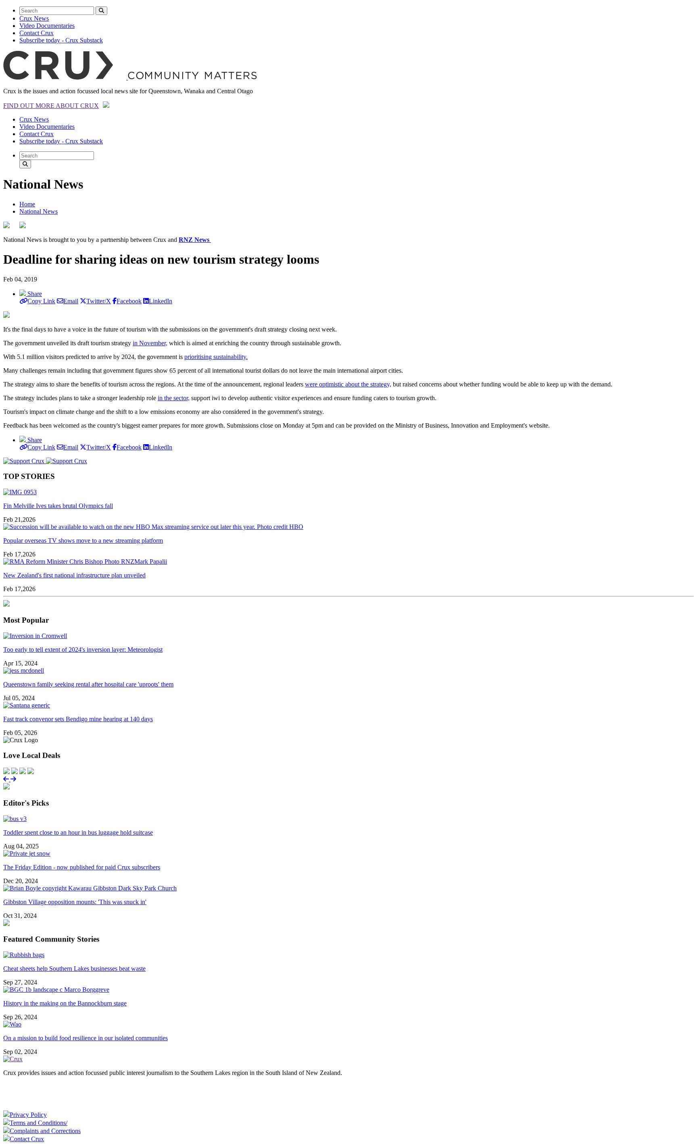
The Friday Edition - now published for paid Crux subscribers (81, 867)
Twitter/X (98, 301)
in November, (150, 343)
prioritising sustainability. (216, 356)
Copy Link (41, 301)
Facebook (129, 301)
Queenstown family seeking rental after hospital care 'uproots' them (88, 684)
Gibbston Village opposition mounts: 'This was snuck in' (74, 901)
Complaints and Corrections (45, 1130)
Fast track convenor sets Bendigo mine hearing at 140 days (78, 719)
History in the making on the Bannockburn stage (65, 1003)
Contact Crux (36, 32)
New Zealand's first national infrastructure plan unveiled (74, 575)
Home (27, 204)
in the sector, (174, 398)
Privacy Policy (28, 1114)
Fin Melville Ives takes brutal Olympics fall (58, 505)
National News (38, 211)
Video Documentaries (47, 25)
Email (70, 301)
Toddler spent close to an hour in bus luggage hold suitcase (78, 832)
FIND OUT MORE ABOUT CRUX (51, 105)
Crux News (34, 18)
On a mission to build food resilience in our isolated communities (85, 1038)
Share (34, 293)
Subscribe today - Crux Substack (61, 40)
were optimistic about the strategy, (348, 384)
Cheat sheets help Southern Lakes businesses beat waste (74, 968)
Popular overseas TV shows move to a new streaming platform (83, 540)
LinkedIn (160, 301)
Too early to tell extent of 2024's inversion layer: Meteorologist (83, 649)
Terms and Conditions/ (38, 1122)
